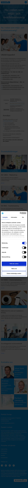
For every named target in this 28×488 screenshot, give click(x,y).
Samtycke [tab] (5, 217)
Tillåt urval (14, 268)
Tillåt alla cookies (14, 263)
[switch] (24, 247)
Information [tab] (14, 217)
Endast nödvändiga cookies (14, 273)
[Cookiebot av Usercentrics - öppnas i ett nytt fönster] (20, 213)
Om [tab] (23, 217)
